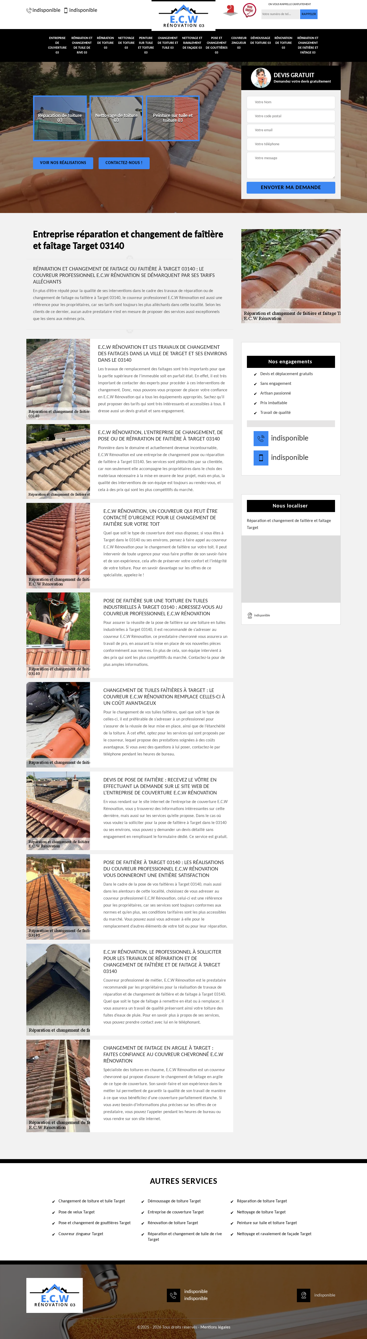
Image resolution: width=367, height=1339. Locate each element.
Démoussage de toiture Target (174, 1201)
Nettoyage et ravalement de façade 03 (192, 43)
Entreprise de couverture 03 (57, 45)
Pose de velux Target (77, 1212)
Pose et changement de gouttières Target (95, 1223)
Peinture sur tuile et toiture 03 (146, 45)
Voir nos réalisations (63, 163)
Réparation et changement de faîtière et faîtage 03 (307, 45)
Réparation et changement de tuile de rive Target (185, 1237)
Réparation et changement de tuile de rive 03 (81, 45)
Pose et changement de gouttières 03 (217, 45)
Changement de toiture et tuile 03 (168, 43)
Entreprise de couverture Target (176, 1212)
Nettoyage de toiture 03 (126, 43)
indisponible (46, 10)
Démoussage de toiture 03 (260, 41)
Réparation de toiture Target (262, 1201)
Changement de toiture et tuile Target (92, 1201)
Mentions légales (215, 1327)
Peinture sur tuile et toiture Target (267, 1223)
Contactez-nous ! (124, 163)
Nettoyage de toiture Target (261, 1212)
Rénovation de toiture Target (173, 1223)
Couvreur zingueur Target (81, 1234)
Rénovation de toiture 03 (283, 43)
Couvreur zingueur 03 (239, 43)
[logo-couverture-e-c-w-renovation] (183, 15)
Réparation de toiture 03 (105, 43)
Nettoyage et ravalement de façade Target (274, 1234)
